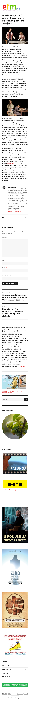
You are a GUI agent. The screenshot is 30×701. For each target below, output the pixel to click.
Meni (25, 7)
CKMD (9, 694)
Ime (3, 260)
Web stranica (6, 275)
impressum (20, 694)
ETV (6, 694)
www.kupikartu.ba (12, 163)
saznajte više (21, 366)
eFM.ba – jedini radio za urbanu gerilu (11, 698)
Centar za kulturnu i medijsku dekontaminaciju (14, 490)
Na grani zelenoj (15, 426)
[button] (3, 463)
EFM (3, 694)
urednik (6, 217)
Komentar (6, 237)
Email (4, 267)
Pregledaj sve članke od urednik (15, 211)
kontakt (26, 694)
